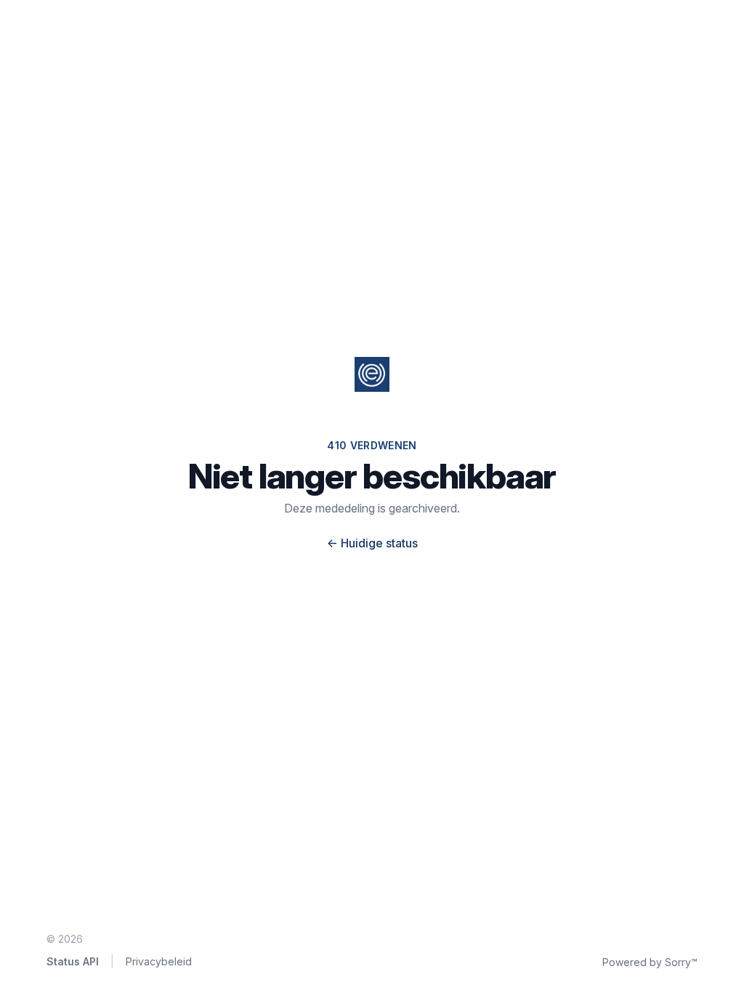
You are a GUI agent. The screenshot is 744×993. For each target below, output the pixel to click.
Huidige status (372, 543)
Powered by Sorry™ (650, 962)
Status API (72, 961)
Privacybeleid (159, 961)
